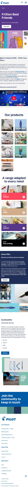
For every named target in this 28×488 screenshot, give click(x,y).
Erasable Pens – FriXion (7, 428)
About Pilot (4, 447)
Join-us (3, 457)
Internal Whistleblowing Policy (7, 483)
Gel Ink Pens (4, 440)
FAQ (2, 465)
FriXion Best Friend (11, 76)
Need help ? (4, 461)
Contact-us (4, 467)
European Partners (6, 470)
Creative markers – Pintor (8, 437)
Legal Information (5, 478)
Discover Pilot (4, 451)
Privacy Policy (4, 481)
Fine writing (4, 443)
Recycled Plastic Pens (6, 434)
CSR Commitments (6, 454)
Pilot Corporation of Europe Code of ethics (10, 485)
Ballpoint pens (5, 431)
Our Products (5, 425)
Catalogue (4, 473)
